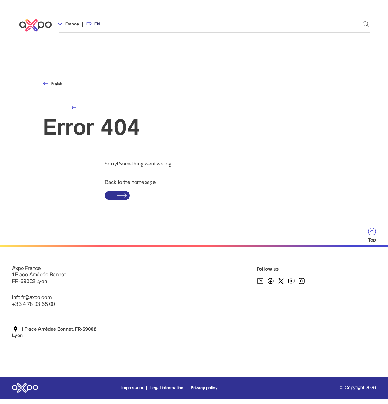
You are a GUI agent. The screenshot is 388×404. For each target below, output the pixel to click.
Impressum (132, 388)
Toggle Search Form (365, 23)
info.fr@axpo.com (31, 297)
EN (97, 24)
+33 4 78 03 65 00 (33, 304)
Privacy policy (204, 388)
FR (89, 24)
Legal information (166, 388)
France (71, 24)
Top (372, 240)
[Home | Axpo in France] (38, 25)
